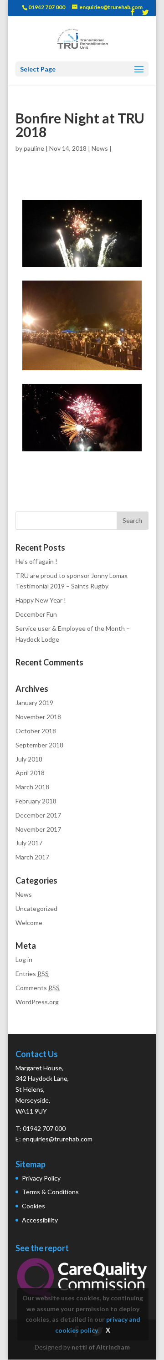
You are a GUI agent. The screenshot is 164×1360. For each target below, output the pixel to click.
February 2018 (35, 801)
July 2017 (28, 843)
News (100, 148)
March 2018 (32, 787)
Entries (32, 973)
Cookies (33, 1206)
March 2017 (32, 857)
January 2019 (34, 702)
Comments (37, 988)
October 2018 (35, 731)
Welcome (28, 922)
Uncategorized (36, 908)
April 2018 (30, 773)
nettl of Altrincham (101, 1347)
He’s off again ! (36, 561)
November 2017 (38, 829)
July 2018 (28, 759)
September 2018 (39, 745)
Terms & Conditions (50, 1192)
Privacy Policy (41, 1178)
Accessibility (40, 1220)
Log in (23, 959)
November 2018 (38, 717)
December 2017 (38, 815)
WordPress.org (37, 1002)
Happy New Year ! (40, 600)
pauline (34, 148)
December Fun (36, 614)
